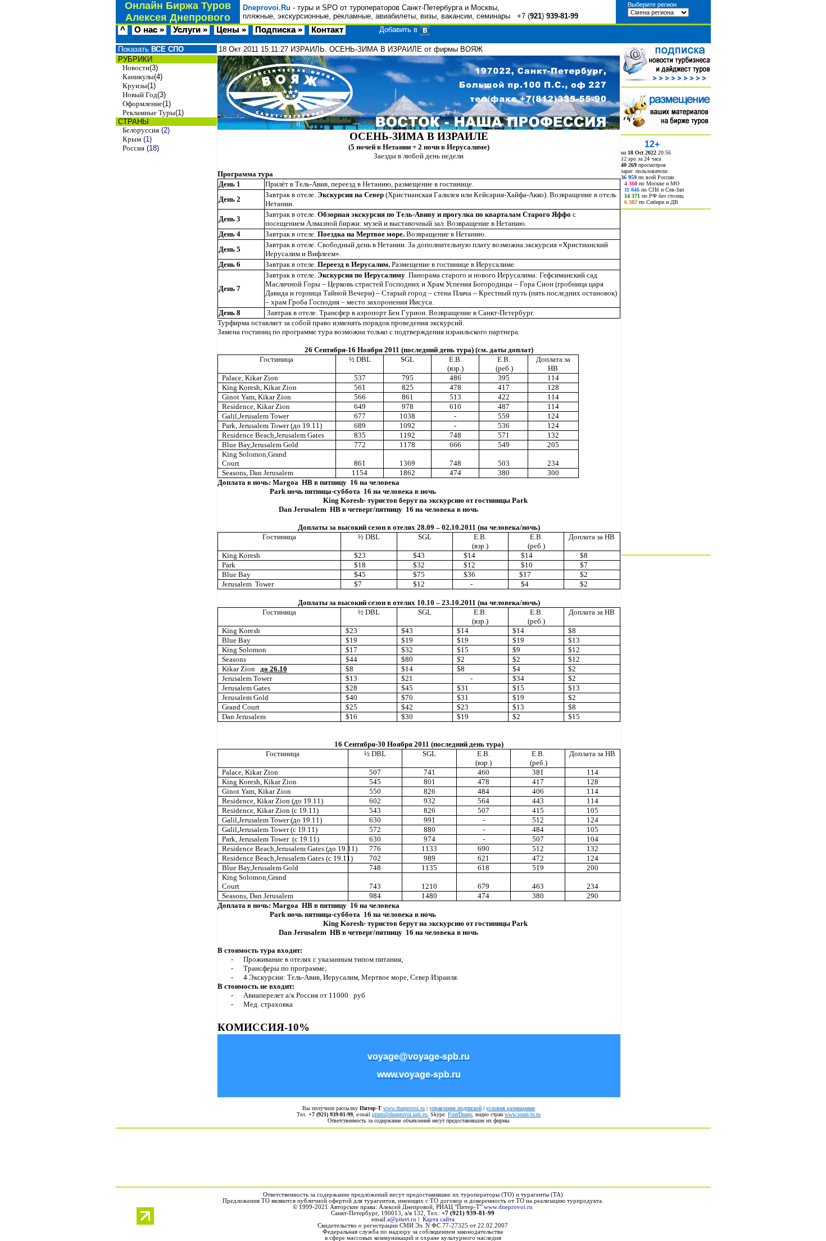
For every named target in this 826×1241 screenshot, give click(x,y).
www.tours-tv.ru (523, 1114)
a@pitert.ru (401, 1219)
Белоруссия (140, 130)
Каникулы (138, 76)
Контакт (327, 29)
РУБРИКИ (134, 59)
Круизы (134, 85)
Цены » (231, 29)
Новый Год (139, 94)
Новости (135, 67)
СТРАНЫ (132, 121)
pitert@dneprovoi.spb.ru (399, 1114)
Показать (150, 49)
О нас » (149, 29)
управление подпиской (455, 1108)
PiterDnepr (460, 1114)
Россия (133, 148)
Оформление (142, 103)
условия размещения (510, 1108)
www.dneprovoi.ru (404, 1108)
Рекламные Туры (148, 112)
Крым (131, 139)
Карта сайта (439, 1219)
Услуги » (190, 29)
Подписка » (278, 29)
